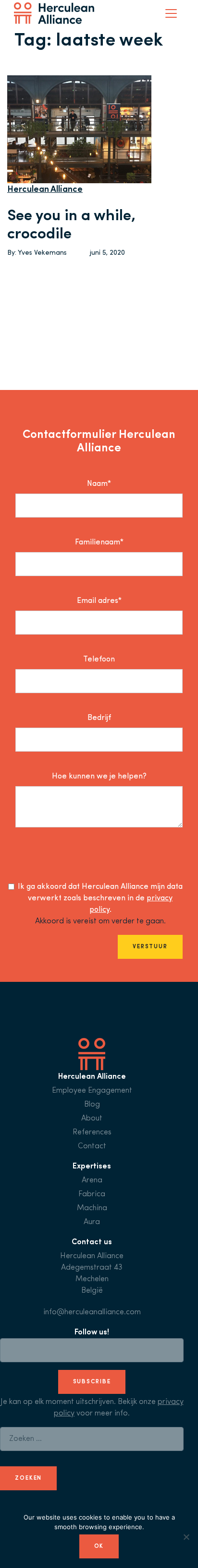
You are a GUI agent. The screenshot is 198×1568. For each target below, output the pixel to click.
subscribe (92, 1382)
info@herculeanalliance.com (92, 1312)
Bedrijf (99, 718)
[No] (186, 1537)
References (92, 1132)
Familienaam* (99, 542)
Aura (92, 1222)
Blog (92, 1104)
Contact (92, 1146)
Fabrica (91, 1194)
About (91, 1118)
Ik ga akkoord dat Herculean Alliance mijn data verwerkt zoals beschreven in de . (100, 898)
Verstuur (150, 947)
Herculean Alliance (45, 190)
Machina (92, 1208)
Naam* (99, 484)
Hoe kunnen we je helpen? (99, 776)
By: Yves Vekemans (37, 253)
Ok (99, 1546)
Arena (92, 1180)
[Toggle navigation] (171, 13)
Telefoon (99, 659)
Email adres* (99, 601)
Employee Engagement (92, 1091)
